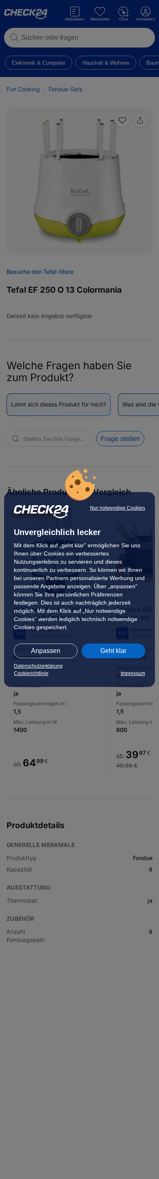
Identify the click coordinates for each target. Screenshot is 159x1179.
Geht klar (113, 650)
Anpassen (45, 650)
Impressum (133, 673)
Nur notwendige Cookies (117, 508)
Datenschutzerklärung (38, 666)
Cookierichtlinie (31, 673)
